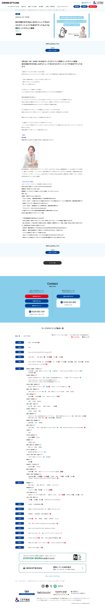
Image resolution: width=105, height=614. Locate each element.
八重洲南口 (31, 372)
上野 (29, 432)
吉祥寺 (52, 476)
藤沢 (40, 499)
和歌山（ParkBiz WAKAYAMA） (36, 509)
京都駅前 (30, 514)
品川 (29, 406)
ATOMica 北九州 (32, 538)
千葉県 (19, 361)
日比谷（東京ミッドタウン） (35, 386)
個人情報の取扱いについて (66, 598)
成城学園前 (31, 476)
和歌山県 (20, 508)
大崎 (54, 406)
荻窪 (45, 476)
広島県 (19, 533)
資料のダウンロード (36, 305)
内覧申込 (84, 6)
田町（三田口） (38, 406)
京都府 (19, 513)
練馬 (29, 462)
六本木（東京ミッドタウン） (35, 457)
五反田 (35, 411)
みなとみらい (55, 485)
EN (78, 3)
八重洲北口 (55, 371)
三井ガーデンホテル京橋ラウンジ (59, 386)
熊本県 (19, 542)
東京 (20, 368)
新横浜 (48, 485)
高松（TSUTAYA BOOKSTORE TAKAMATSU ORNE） (42, 528)
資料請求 (77, 6)
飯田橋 (30, 422)
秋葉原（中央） (32, 442)
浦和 (48, 357)
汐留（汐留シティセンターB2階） (56, 391)
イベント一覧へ (52, 263)
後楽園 (40, 422)
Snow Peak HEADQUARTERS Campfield (39, 352)
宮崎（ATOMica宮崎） (34, 547)
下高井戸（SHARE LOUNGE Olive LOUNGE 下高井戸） (42, 478)
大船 (29, 499)
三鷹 (61, 476)
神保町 (40, 447)
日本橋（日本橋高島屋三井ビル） (54, 377)
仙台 (29, 347)
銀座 (47, 386)
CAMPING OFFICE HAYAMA (51, 499)
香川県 (19, 528)
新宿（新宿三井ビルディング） (64, 416)
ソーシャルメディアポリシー (54, 600)
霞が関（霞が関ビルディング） (36, 452)
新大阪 (30, 518)
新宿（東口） (41, 417)
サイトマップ (47, 598)
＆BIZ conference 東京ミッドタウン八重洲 (71, 371)
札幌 (29, 342)
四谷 (36, 422)
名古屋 (30, 504)
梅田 (36, 518)
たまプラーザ (31, 490)
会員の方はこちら (87, 2)
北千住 (38, 437)
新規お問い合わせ (37, 296)
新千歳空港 (35, 342)
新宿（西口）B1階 (79, 416)
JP (75, 3)
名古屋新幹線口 (37, 504)
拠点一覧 (17, 336)
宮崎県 (19, 547)
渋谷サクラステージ (51, 396)
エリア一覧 (27, 336)
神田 (35, 447)
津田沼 (80, 362)
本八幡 (63, 362)
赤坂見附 (48, 457)
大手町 (30, 371)
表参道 (30, 396)
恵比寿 (39, 401)
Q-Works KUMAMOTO (57, 542)
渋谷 (43, 396)
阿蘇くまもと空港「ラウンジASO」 (37, 542)
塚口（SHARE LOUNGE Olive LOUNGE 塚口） (44, 523)
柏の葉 (46, 362)
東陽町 (30, 471)
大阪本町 (51, 518)
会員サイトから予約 (52, 50)
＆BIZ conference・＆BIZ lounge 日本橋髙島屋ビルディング (44, 381)
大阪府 (19, 518)
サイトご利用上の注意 (42, 600)
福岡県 (19, 537)
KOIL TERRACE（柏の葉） (35, 362)
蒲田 (39, 411)
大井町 (30, 411)
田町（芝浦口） (47, 406)
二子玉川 (38, 466)
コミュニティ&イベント (22, 10)
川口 (55, 357)
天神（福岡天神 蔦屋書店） (52, 538)
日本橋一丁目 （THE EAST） (72, 377)
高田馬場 (50, 417)
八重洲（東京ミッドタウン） (42, 371)
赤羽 (38, 427)
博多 (42, 538)
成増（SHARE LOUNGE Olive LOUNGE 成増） (72, 427)
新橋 (67, 391)
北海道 (19, 342)
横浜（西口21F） (41, 485)
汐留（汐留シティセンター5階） (36, 391)
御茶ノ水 (30, 447)
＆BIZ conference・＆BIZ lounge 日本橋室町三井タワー (43, 380)
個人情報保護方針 (55, 598)
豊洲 (36, 471)
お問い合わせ (93, 6)
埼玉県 (19, 356)
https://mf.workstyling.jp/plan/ (38, 208)
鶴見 (39, 490)
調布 (66, 476)
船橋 (75, 362)
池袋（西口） (31, 427)
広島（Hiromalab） (33, 533)
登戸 (76, 494)
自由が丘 (30, 466)
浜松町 (72, 391)
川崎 (82, 494)
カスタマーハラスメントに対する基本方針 (71, 600)
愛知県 (19, 504)
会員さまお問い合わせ (68, 296)
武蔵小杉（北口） (52, 494)
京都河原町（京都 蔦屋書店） (41, 514)
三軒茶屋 (37, 396)
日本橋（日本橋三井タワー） (35, 377)
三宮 (29, 523)
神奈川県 (20, 482)
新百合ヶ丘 (69, 494)
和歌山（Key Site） (53, 509)
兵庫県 (19, 523)
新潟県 (19, 352)
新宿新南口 (59, 417)
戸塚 (35, 499)
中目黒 (34, 401)
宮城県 (19, 347)
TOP (16, 10)
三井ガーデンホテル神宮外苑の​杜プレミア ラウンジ (41, 416)
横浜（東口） (31, 485)
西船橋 (69, 362)
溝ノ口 (60, 494)
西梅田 (40, 518)
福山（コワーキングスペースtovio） (51, 533)
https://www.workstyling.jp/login (43, 186)
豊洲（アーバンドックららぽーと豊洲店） (49, 471)
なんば (56, 518)
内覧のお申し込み (37, 301)
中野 (38, 476)
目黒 (29, 401)
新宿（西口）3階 (32, 417)
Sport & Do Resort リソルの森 (36, 364)
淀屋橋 (45, 518)
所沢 (60, 357)
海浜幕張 (87, 362)
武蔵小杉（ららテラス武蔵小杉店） (37, 494)
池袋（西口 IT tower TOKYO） (49, 427)
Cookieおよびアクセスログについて (81, 598)
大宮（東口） (31, 357)
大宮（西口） (40, 357)
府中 (72, 476)
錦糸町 (30, 437)
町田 (57, 476)
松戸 (57, 362)
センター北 (46, 490)
